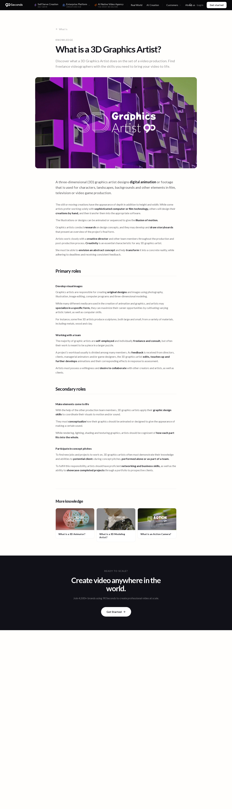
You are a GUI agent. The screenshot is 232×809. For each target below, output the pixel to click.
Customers (172, 5)
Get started (217, 5)
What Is (63, 29)
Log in (200, 5)
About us (190, 5)
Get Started (114, 611)
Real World (136, 5)
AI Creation (153, 5)
